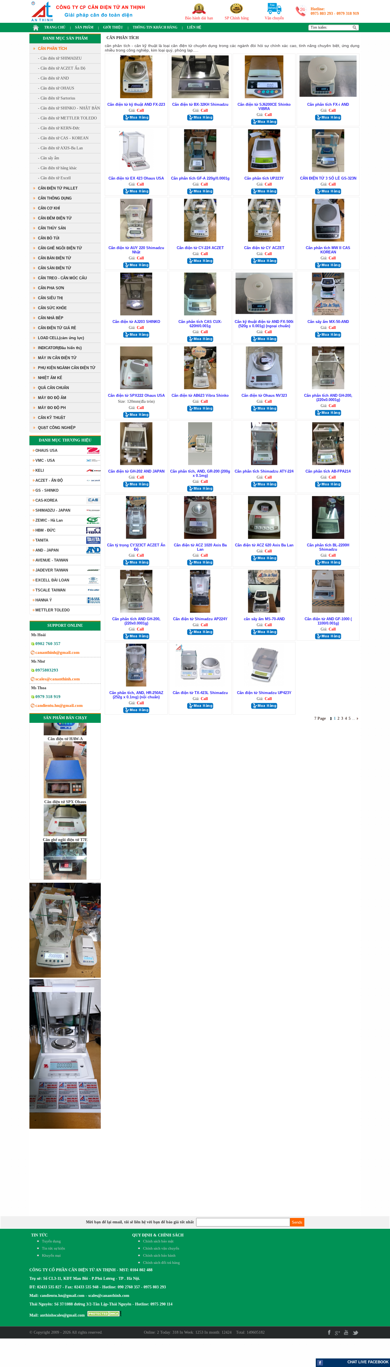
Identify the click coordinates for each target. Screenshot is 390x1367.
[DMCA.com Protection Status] (104, 1315)
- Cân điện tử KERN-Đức (59, 128)
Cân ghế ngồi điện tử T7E (65, 821)
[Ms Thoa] (33, 697)
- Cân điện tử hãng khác (57, 168)
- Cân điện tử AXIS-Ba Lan (60, 148)
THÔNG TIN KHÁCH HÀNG (155, 27)
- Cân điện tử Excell (54, 178)
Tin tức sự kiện (53, 1248)
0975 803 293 (322, 13)
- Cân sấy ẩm (48, 158)
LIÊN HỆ (194, 27)
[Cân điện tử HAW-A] (65, 778)
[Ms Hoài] (33, 644)
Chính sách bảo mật (158, 1241)
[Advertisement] (355, 1352)
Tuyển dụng (51, 1241)
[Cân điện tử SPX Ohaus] (65, 816)
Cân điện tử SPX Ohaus (65, 782)
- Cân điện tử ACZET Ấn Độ (61, 68)
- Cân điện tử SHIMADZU (60, 58)
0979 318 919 (348, 13)
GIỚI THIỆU (113, 27)
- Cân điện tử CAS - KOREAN (63, 138)
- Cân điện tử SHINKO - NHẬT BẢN (69, 108)
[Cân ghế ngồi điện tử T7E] (65, 879)
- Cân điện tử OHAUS (56, 88)
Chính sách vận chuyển (161, 1248)
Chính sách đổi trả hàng (161, 1262)
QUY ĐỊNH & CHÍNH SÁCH (158, 1235)
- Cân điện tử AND (53, 78)
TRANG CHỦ (54, 27)
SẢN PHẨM (84, 27)
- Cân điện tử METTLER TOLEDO (67, 118)
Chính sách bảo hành (159, 1255)
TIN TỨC (39, 1235)
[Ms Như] (33, 671)
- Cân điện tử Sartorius (56, 98)
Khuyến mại (51, 1255)
